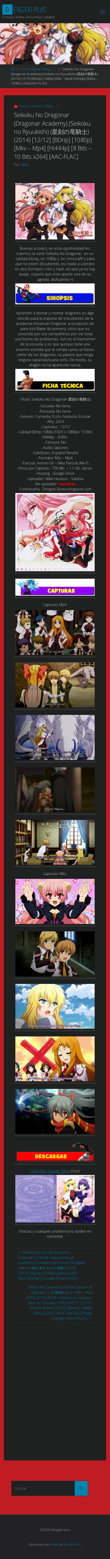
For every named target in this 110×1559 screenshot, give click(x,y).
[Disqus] (55, 1387)
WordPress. (72, 1544)
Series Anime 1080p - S (37, 69)
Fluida (54, 1544)
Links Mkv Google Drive (50, 1170)
